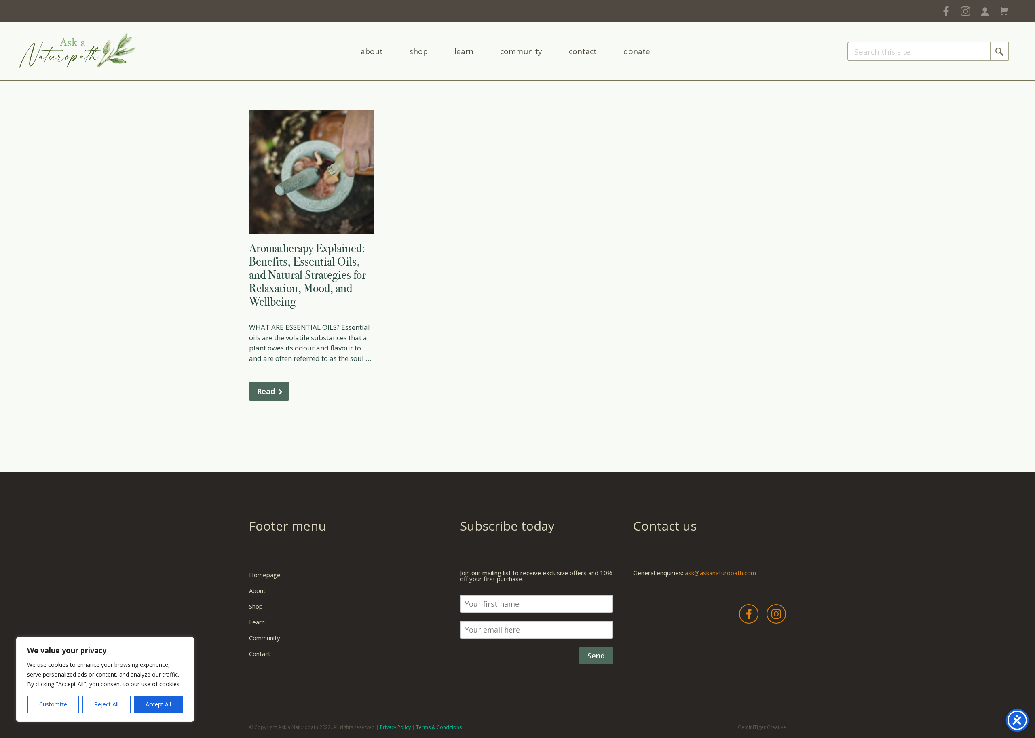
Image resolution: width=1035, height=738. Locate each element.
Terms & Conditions (439, 727)
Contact (583, 51)
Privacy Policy (395, 727)
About (372, 51)
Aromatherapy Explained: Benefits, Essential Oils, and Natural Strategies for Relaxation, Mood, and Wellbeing (307, 275)
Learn (463, 51)
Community (521, 51)
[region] (105, 679)
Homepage (265, 575)
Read (266, 391)
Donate (636, 51)
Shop (419, 51)
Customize (53, 704)
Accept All (158, 704)
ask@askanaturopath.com (720, 573)
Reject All (106, 704)
